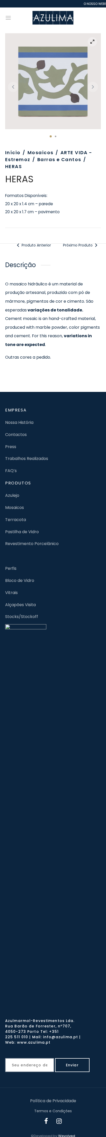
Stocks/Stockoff (21, 617)
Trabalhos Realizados (26, 459)
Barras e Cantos (59, 159)
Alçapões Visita (20, 605)
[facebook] (46, 1121)
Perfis (10, 568)
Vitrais (11, 593)
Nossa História (19, 422)
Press (10, 447)
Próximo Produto (78, 245)
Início (13, 152)
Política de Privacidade (53, 1101)
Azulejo (12, 495)
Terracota (15, 520)
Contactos (16, 435)
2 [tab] (55, 136)
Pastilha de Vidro (22, 532)
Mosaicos (41, 152)
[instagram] (59, 1121)
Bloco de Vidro (19, 580)
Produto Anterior (36, 245)
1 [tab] (51, 136)
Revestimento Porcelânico (32, 544)
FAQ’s (11, 471)
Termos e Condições (53, 1111)
